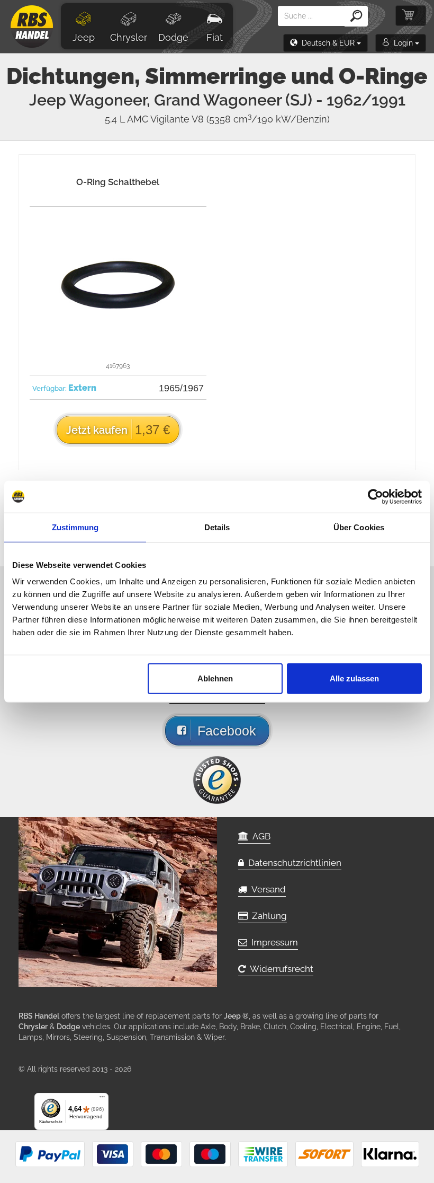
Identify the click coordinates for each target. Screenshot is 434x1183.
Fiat (214, 37)
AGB (259, 836)
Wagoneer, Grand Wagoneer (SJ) (237, 100)
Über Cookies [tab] (358, 526)
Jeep (84, 37)
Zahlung (267, 915)
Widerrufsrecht (279, 968)
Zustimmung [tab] (75, 526)
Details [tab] (217, 526)
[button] (325, 43)
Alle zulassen (354, 678)
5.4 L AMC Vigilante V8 (217, 119)
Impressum (272, 942)
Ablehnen (215, 678)
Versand (266, 889)
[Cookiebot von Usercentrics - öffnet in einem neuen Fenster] (375, 496)
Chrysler (128, 37)
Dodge (173, 37)
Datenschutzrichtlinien (292, 862)
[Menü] (102, 1099)
